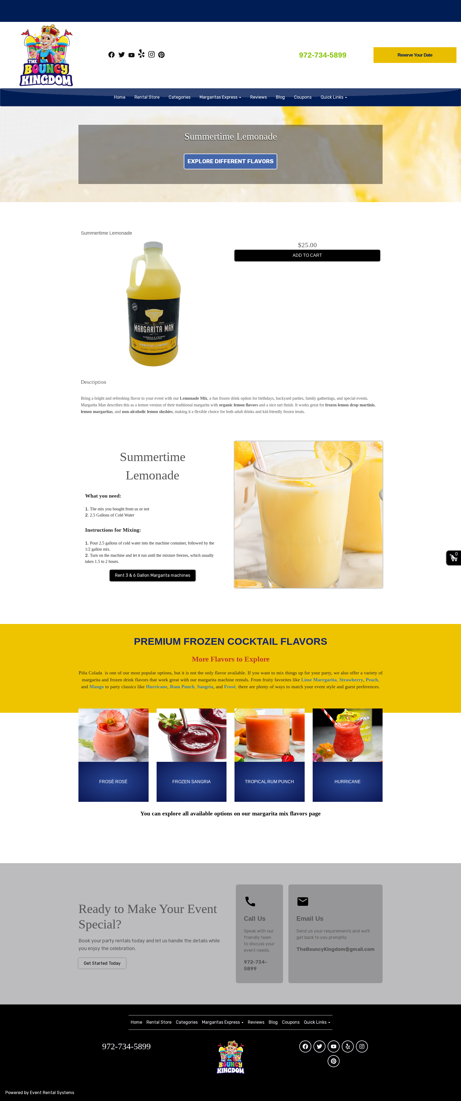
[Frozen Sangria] (192, 735)
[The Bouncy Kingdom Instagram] (151, 55)
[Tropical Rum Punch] (270, 735)
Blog (280, 97)
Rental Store (147, 97)
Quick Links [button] (332, 97)
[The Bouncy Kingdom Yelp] (141, 55)
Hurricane (348, 781)
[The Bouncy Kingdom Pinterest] (161, 55)
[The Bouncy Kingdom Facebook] (111, 55)
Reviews (258, 97)
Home (119, 97)
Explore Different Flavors (230, 161)
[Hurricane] (348, 735)
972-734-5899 (323, 55)
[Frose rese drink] (113, 735)
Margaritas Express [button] (219, 97)
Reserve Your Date (415, 55)
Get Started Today (102, 963)
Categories (179, 97)
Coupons (303, 97)
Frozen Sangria (191, 781)
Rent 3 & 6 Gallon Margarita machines (152, 575)
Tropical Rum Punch (269, 781)
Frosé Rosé (113, 781)
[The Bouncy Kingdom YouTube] (131, 55)
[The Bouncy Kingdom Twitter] (121, 55)
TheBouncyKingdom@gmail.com (335, 949)
